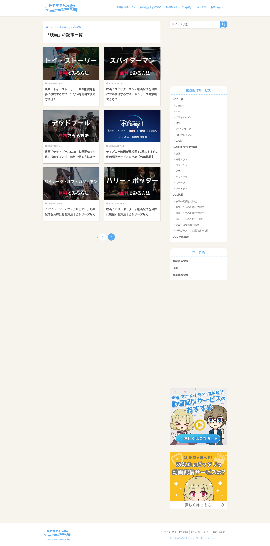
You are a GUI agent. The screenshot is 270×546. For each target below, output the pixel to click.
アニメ (179, 171)
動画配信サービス (126, 7)
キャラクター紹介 (168, 532)
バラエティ (181, 188)
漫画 (175, 268)
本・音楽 (201, 7)
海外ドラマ (181, 159)
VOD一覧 (178, 99)
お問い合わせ (218, 7)
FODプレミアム (184, 135)
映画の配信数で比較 (186, 201)
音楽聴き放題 (181, 274)
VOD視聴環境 (181, 236)
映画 (178, 153)
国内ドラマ (181, 165)
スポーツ (180, 182)
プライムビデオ (184, 117)
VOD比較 (178, 194)
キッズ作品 (181, 177)
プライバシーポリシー (200, 532)
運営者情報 (183, 532)
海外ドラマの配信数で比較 (190, 207)
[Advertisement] (196, 56)
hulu (178, 111)
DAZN (179, 140)
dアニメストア (183, 129)
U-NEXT (180, 105)
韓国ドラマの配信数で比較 (190, 213)
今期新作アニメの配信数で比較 (192, 230)
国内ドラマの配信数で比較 (190, 218)
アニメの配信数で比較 (187, 224)
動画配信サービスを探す (179, 7)
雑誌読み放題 (181, 261)
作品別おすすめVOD (151, 7)
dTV (178, 123)
